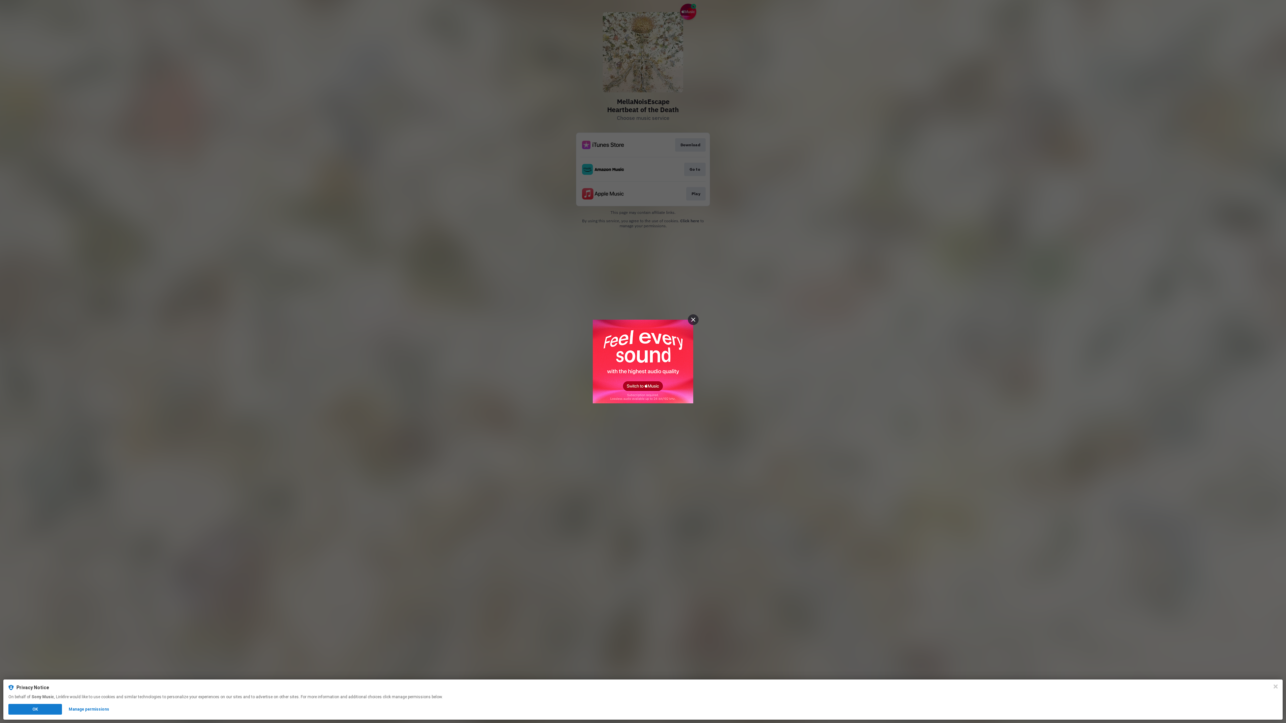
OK (35, 709)
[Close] (1275, 686)
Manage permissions (89, 709)
